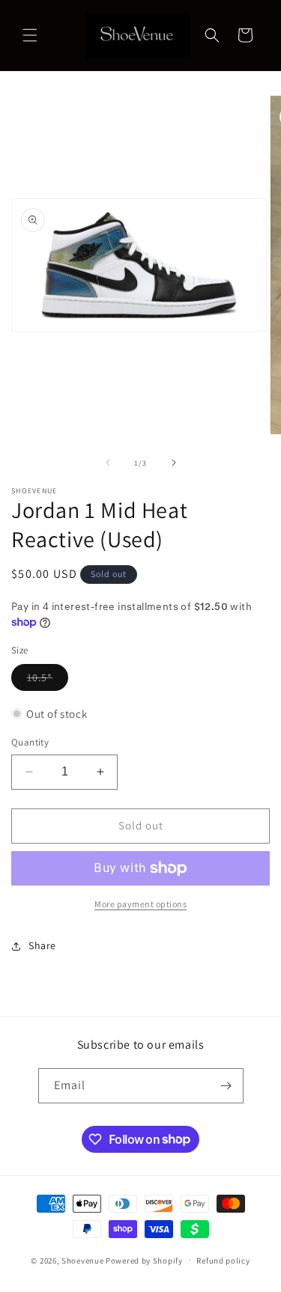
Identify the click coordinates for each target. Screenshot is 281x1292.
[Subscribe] (226, 1085)
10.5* (47, 680)
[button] (29, 35)
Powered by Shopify (144, 1260)
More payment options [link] (140, 903)
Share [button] (42, 945)
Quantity (30, 742)
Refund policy (223, 1260)
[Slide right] (173, 462)
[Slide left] (107, 462)
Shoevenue (82, 1260)
